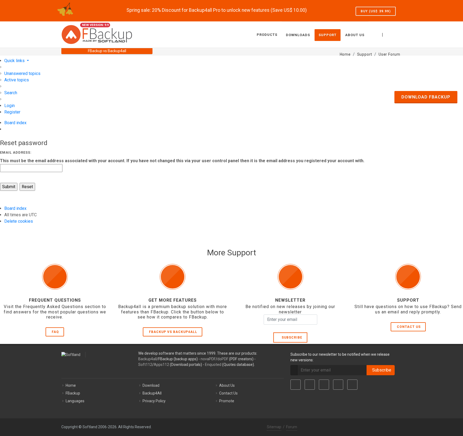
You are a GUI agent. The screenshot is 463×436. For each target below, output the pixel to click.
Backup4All (152, 393)
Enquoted (213, 364)
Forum (291, 427)
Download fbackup (425, 97)
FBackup (73, 393)
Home (71, 385)
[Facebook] (295, 385)
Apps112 (161, 364)
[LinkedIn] (324, 385)
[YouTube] (338, 385)
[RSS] (352, 385)
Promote (226, 401)
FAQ (55, 332)
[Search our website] (396, 34)
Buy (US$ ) (376, 11)
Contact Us (409, 327)
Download (151, 385)
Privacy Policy (154, 401)
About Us (227, 385)
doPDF (222, 359)
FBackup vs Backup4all (173, 332)
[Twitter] (310, 385)
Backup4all (147, 359)
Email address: (16, 152)
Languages (75, 401)
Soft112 (145, 364)
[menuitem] (22, 73)
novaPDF (208, 359)
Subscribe (290, 337)
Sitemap (274, 427)
